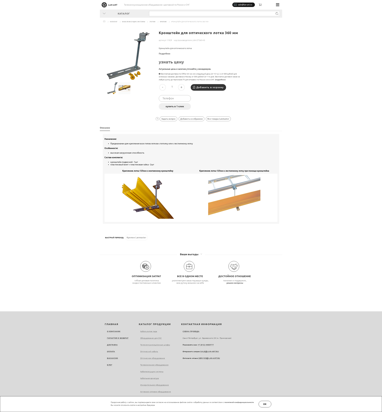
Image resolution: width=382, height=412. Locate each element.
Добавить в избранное (191, 119)
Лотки (152, 21)
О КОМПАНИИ (113, 331)
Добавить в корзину (210, 87)
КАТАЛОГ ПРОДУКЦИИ (155, 324)
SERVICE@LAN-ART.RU (209, 358)
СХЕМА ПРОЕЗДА (191, 331)
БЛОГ (109, 365)
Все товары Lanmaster (218, 119)
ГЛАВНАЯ (111, 324)
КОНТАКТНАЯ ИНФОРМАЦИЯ (201, 324)
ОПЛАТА (111, 351)
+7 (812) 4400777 (206, 345)
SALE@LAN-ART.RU (209, 351)
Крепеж (163, 21)
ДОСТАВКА (112, 345)
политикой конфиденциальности (239, 402)
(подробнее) (220, 80)
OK (265, 404)
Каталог (114, 21)
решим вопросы (235, 283)
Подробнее (164, 53)
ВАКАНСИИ (112, 358)
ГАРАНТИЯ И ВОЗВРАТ (117, 338)
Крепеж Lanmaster (136, 237)
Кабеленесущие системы (133, 21)
